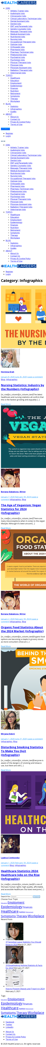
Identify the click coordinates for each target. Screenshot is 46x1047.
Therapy (14, 98)
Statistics (14, 106)
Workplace (15, 101)
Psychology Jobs (17, 60)
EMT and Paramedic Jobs (21, 26)
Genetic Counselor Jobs (20, 29)
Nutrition (14, 91)
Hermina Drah (7, 372)
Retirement (15, 93)
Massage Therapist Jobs (21, 31)
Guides (13, 111)
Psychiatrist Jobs (17, 57)
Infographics (16, 109)
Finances (14, 88)
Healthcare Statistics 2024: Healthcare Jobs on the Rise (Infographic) (20, 875)
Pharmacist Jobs (17, 49)
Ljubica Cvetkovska (10, 857)
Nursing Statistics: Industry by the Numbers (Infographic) (22, 387)
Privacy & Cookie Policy (20, 122)
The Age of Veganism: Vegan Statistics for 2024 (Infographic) (21, 509)
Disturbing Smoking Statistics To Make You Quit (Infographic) (22, 751)
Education (14, 80)
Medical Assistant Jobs (20, 34)
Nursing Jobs (16, 39)
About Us (14, 116)
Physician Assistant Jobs (21, 67)
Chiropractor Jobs (18, 16)
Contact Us (15, 119)
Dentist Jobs (15, 23)
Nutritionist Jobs (17, 36)
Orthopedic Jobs (17, 47)
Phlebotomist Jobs (18, 54)
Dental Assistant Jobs (19, 21)
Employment (15, 83)
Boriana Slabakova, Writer (13, 491)
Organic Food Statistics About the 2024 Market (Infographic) (22, 629)
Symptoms (15, 96)
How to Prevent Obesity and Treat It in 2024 (25, 988)
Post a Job (5, 129)
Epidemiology (16, 85)
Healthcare (15, 78)
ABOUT (9, 114)
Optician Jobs (16, 44)
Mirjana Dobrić (8, 734)
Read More (6, 404)
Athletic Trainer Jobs (19, 11)
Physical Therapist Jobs (20, 62)
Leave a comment (35, 377)
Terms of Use (16, 124)
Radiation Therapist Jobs (21, 70)
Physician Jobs (16, 65)
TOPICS (9, 75)
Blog (3, 379)
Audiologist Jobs (17, 13)
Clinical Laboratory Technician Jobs (25, 18)
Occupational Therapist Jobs (23, 42)
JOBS (8, 8)
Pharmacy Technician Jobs (21, 52)
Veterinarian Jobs (18, 73)
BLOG (8, 104)
